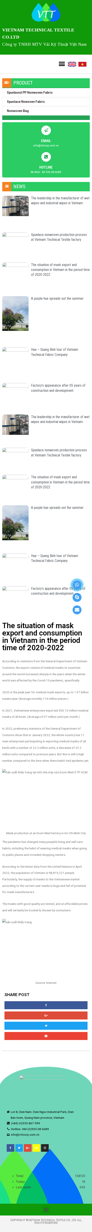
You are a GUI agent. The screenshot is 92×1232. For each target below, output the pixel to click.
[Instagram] (45, 1148)
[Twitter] (19, 1148)
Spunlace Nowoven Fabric (26, 101)
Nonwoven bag (18, 111)
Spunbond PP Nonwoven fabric (30, 92)
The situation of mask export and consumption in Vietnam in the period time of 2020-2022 (60, 270)
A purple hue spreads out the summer (57, 298)
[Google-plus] (27, 1148)
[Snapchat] (36, 1148)
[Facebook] (10, 1148)
